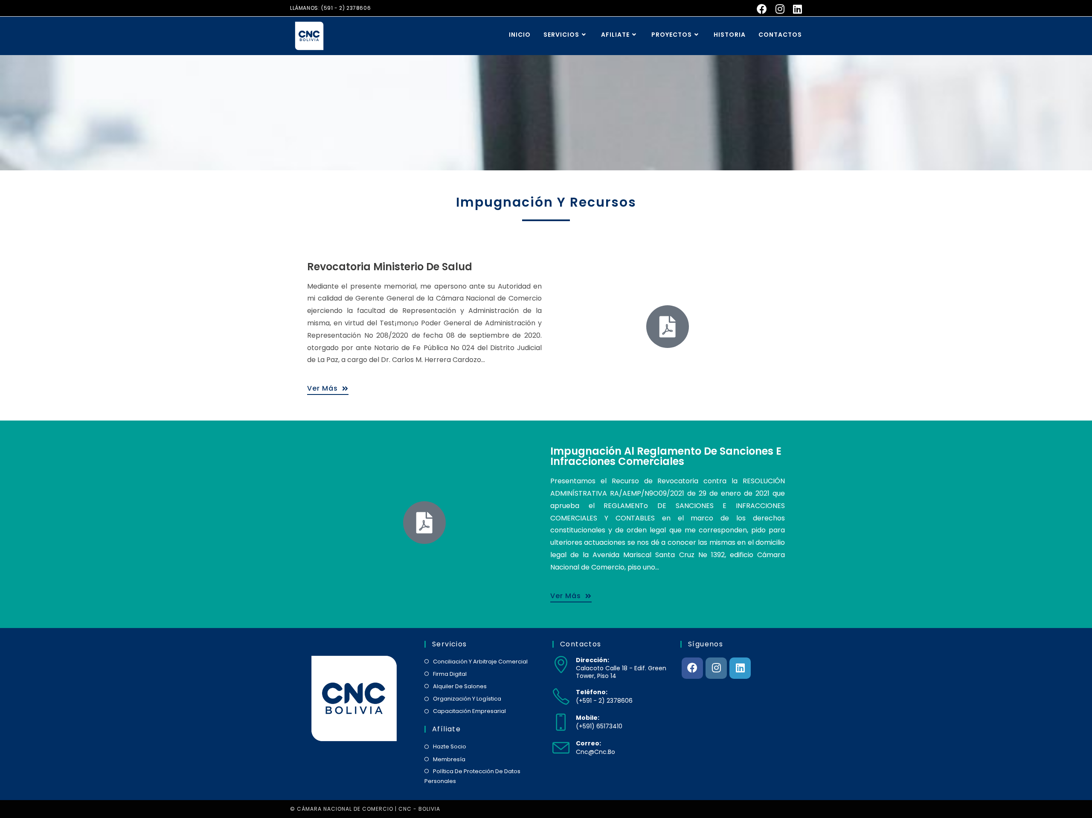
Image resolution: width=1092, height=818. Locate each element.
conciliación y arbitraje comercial (480, 661)
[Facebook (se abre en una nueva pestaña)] (761, 9)
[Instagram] (716, 668)
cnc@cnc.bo (595, 752)
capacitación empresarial (469, 711)
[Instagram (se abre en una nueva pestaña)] (780, 9)
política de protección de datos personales (472, 776)
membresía (449, 759)
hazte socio (449, 746)
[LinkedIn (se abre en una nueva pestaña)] (795, 9)
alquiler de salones (460, 686)
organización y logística (467, 699)
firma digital (450, 674)
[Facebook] (692, 668)
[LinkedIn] (740, 668)
